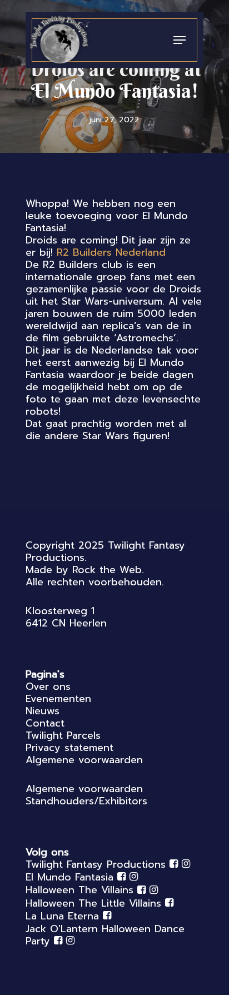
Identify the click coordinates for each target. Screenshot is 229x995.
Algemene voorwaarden (84, 760)
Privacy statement (69, 747)
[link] (111, 252)
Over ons (48, 686)
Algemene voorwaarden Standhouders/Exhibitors (86, 795)
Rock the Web (107, 570)
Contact (45, 723)
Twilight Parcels (63, 735)
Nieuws (42, 711)
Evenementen (58, 699)
